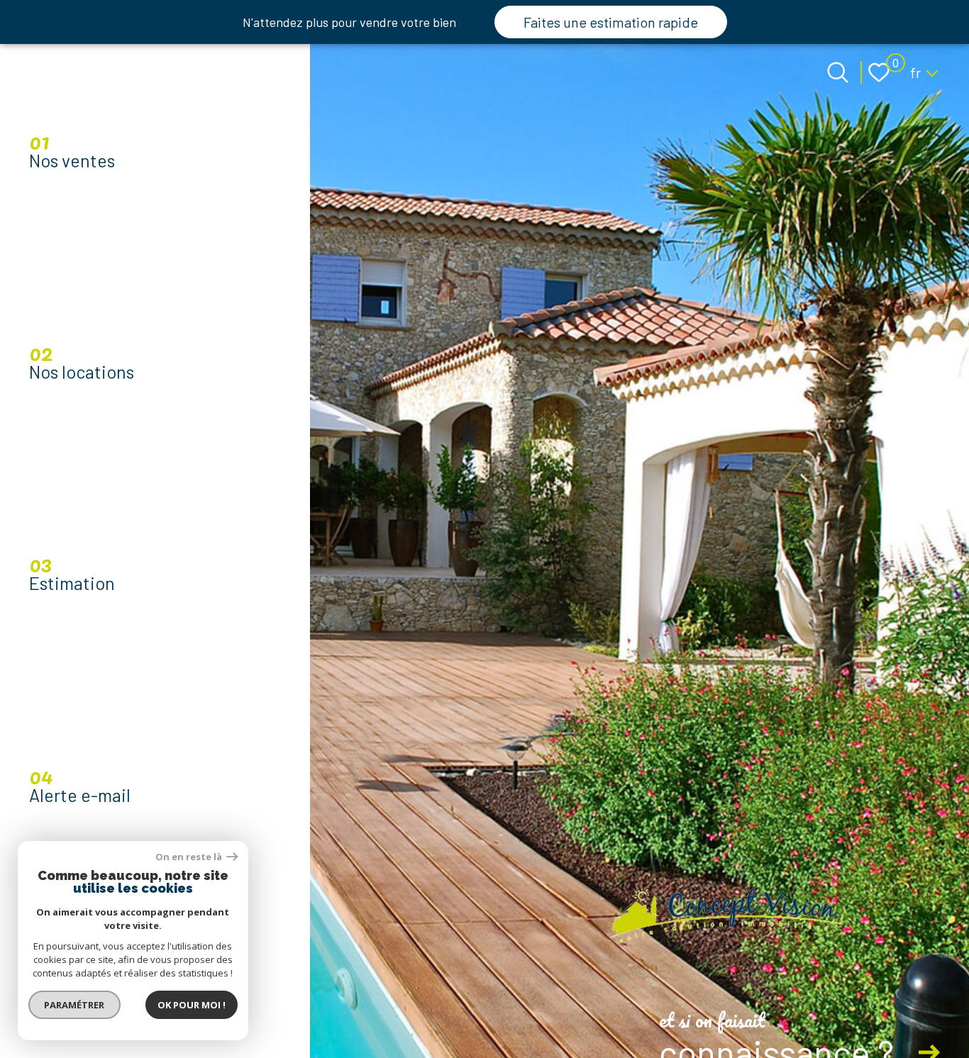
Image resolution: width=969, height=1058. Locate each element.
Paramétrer (75, 1004)
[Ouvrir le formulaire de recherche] (837, 72)
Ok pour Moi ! (191, 1004)
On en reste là (189, 857)
